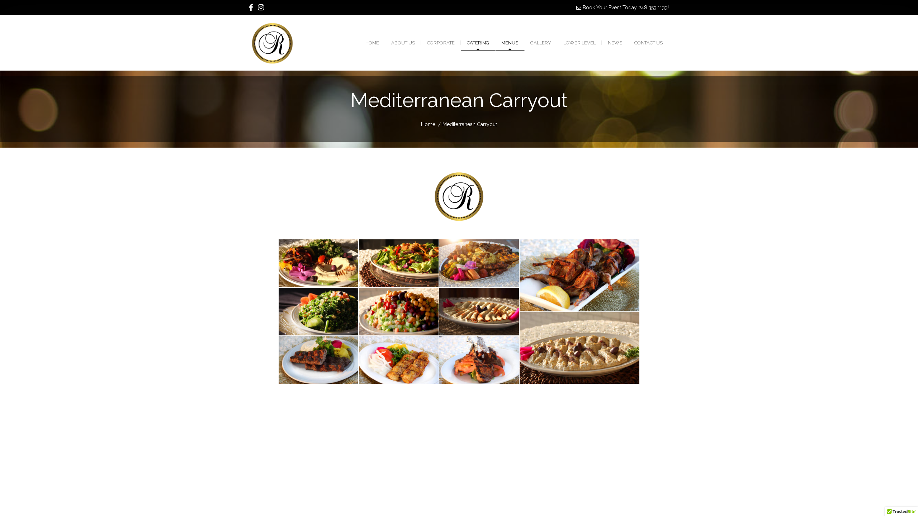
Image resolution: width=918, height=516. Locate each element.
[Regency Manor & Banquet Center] (264, 43)
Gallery (540, 43)
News (615, 43)
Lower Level (579, 43)
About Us (403, 43)
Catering (478, 43)
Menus (509, 43)
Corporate (441, 43)
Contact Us (648, 43)
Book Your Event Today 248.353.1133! (625, 7)
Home (372, 43)
